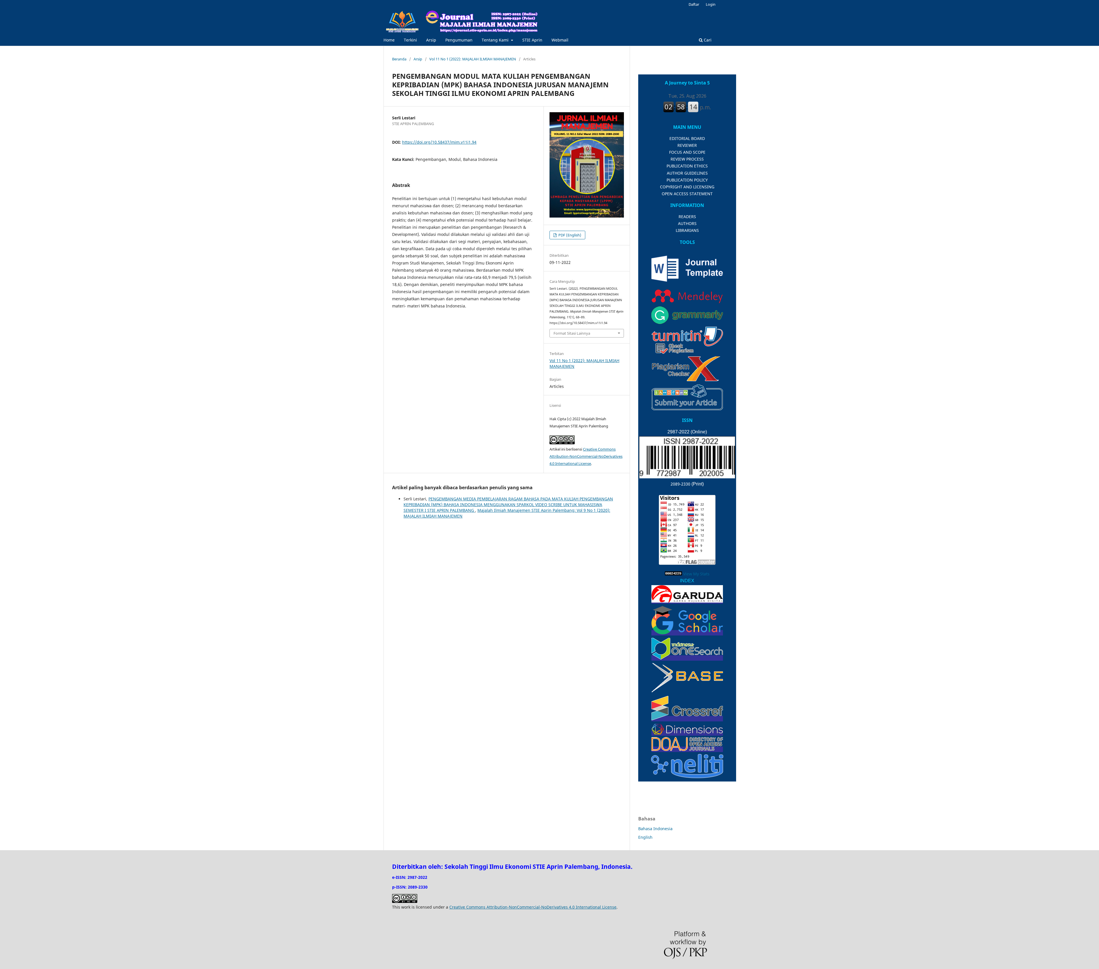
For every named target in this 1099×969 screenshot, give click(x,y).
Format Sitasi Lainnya (572, 333)
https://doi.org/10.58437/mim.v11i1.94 (439, 142)
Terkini (410, 40)
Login (710, 4)
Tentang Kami (496, 40)
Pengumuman (459, 40)
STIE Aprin (532, 40)
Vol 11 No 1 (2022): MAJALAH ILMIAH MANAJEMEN (472, 59)
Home (389, 40)
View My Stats (696, 574)
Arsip (431, 40)
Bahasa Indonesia (655, 828)
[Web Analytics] (673, 574)
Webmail (560, 40)
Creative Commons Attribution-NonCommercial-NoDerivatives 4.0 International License (586, 456)
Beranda (399, 59)
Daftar (694, 4)
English (645, 837)
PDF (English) (569, 235)
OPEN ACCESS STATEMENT (687, 193)
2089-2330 (680, 484)
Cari (707, 40)
